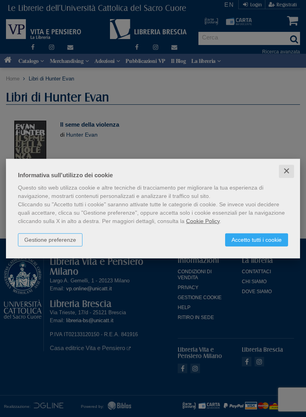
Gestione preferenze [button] (50, 240)
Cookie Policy (203, 221)
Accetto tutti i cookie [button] (256, 240)
